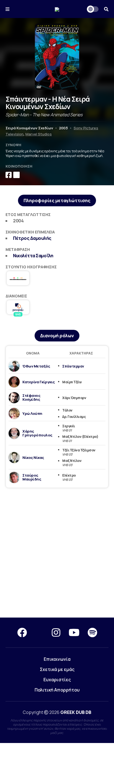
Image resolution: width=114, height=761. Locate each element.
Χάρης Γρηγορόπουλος (37, 433)
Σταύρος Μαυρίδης (31, 477)
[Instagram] (56, 632)
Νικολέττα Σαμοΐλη (33, 256)
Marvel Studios (38, 134)
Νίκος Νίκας (33, 457)
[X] (39, 632)
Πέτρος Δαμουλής (32, 238)
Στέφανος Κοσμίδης (31, 397)
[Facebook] (22, 632)
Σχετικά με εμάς (57, 669)
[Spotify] (92, 632)
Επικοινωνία (57, 659)
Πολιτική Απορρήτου (57, 690)
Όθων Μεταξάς (36, 366)
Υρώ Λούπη (32, 413)
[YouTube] (74, 632)
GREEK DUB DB (75, 712)
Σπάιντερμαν (73, 366)
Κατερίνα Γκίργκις (38, 382)
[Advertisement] (57, 553)
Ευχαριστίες (57, 680)
